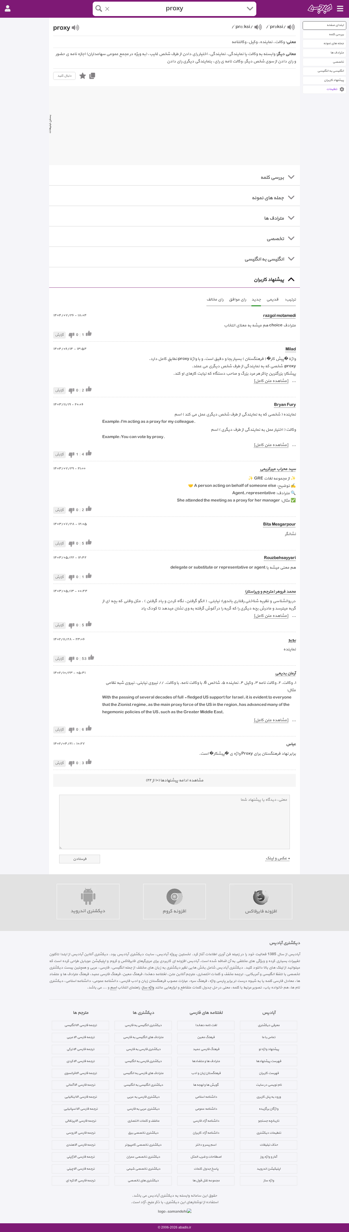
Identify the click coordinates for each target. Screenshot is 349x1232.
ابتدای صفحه (335, 25)
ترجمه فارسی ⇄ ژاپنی (81, 1156)
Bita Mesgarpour (279, 524)
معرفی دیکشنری (268, 1025)
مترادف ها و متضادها (206, 1061)
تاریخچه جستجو (268, 1120)
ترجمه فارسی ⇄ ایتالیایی (80, 1096)
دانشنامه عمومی (206, 1108)
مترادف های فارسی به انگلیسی (143, 1073)
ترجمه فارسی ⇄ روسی (80, 1132)
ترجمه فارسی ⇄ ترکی (80, 1049)
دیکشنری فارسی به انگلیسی (143, 1061)
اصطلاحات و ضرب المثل (205, 1156)
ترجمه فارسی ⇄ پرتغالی (80, 1120)
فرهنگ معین (206, 1037)
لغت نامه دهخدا (206, 1025)
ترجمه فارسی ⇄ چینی (81, 1168)
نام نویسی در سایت (269, 1084)
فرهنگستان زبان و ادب (206, 1073)
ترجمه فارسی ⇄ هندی (80, 1144)
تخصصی (338, 62)
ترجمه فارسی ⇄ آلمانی (80, 1084)
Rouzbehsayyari (280, 558)
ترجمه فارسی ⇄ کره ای (80, 1180)
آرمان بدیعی (285, 673)
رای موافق (237, 299)
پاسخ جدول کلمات (206, 1168)
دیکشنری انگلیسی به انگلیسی (143, 1084)
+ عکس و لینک (278, 858)
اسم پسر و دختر (205, 1144)
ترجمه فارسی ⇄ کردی (80, 1061)
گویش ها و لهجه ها (206, 1084)
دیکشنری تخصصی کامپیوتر (143, 1144)
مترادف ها (337, 52)
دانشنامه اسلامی (206, 1096)
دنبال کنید (64, 75)
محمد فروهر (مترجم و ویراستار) (270, 591)
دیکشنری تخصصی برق (143, 1132)
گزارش (59, 334)
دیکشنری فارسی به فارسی (143, 1049)
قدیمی (272, 299)
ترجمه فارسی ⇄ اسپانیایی (81, 1108)
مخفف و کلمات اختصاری (143, 1120)
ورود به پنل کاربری (268, 1096)
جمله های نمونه (333, 43)
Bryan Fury (285, 405)
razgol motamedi (279, 316)
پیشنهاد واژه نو (268, 1049)
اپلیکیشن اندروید (269, 1168)
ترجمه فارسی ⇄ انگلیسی (80, 1025)
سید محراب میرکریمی (278, 469)
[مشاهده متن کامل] (271, 381)
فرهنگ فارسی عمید (206, 1049)
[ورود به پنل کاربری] (7, 8)
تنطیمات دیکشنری (268, 1132)
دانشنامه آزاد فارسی (206, 1120)
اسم (113, 987)
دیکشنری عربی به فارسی (143, 1108)
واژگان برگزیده (268, 1108)
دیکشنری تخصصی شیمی (143, 1168)
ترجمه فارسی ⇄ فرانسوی (80, 1073)
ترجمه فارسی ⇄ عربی (81, 1037)
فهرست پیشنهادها (268, 1061)
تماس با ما (268, 1037)
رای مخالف (214, 299)
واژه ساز (148, 987)
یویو (292, 640)
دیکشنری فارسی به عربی (143, 1096)
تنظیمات (331, 89)
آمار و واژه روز (268, 1156)
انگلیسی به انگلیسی (330, 71)
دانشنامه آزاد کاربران (205, 1132)
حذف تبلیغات (269, 1144)
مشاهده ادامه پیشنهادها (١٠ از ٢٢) (174, 780)
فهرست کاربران (269, 1073)
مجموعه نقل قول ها (205, 1180)
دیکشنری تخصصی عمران (143, 1156)
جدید (256, 299)
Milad (290, 349)
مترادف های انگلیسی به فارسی (143, 1037)
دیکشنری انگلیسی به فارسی (143, 1025)
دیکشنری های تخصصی (143, 1180)
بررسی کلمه (336, 34)
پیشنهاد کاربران (334, 80)
